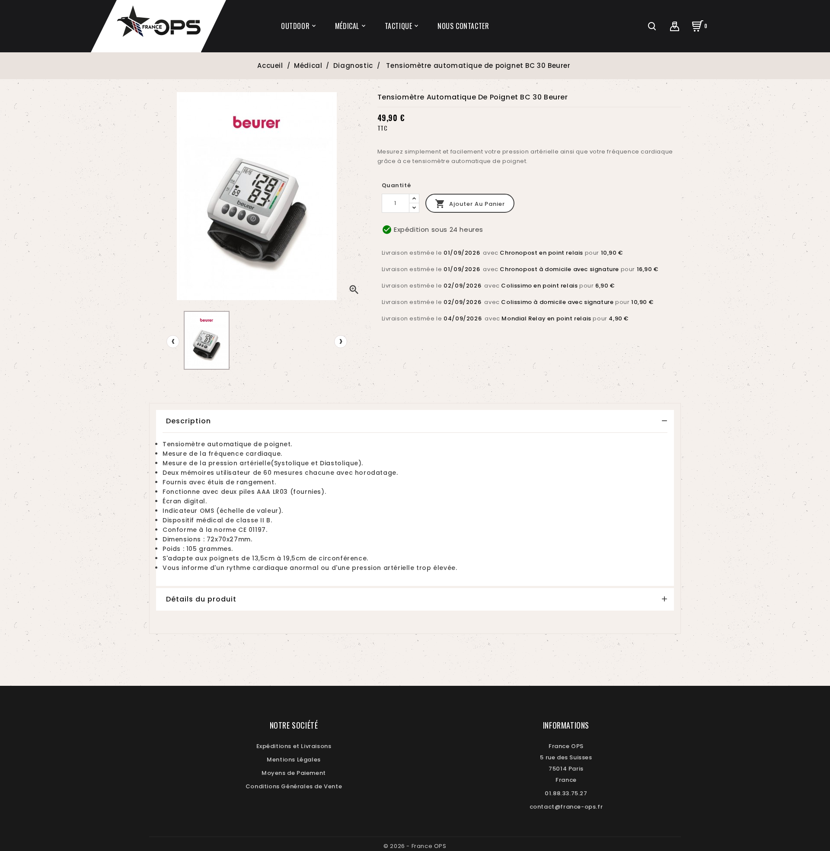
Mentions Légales (294, 759)
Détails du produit (201, 599)
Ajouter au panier (470, 203)
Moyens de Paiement (294, 773)
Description (188, 421)
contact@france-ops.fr (566, 807)
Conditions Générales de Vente (294, 786)
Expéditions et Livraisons (294, 746)
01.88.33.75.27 (566, 793)
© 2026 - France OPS (414, 846)
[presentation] (172, 341)
